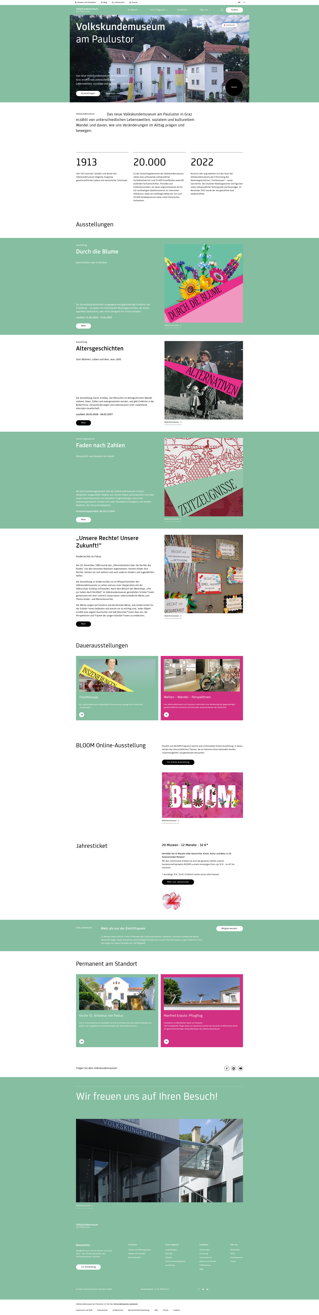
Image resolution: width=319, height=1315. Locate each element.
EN (244, 2)
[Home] (87, 9)
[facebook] (226, 1068)
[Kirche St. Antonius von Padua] (81, 1041)
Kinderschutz (118, 1310)
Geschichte (234, 1250)
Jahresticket (119, 2)
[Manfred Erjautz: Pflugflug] (166, 1041)
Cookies (176, 1310)
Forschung (203, 1254)
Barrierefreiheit (134, 1258)
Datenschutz (102, 1310)
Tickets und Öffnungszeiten (139, 1250)
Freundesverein (236, 1258)
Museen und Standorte (86, 2)
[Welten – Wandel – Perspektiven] (166, 714)
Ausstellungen (171, 1250)
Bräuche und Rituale (207, 1261)
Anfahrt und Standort (137, 1254)
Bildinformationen (172, 325)
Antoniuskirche (205, 1258)
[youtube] (240, 1068)
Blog (105, 2)
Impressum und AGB (84, 1310)
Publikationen (205, 1265)
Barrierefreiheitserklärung (138, 1310)
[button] (134, 10)
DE (239, 2)
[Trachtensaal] (81, 714)
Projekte (168, 1258)
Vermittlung (170, 1265)
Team (232, 1254)
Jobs (156, 1310)
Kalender (168, 1254)
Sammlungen (204, 1250)
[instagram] (233, 1068)
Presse (134, 2)
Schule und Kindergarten (175, 1261)
